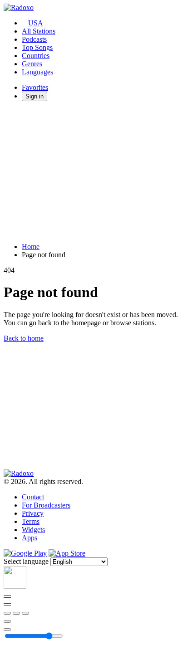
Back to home (24, 338)
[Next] (25, 613)
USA (35, 23)
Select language (26, 561)
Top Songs (37, 47)
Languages (37, 72)
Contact (33, 497)
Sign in (34, 96)
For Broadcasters (46, 505)
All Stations (38, 31)
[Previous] (7, 613)
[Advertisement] (93, 171)
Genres (32, 64)
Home (30, 246)
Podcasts (34, 39)
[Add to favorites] (7, 621)
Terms (30, 521)
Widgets (33, 529)
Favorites (35, 87)
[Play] (16, 613)
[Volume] (7, 629)
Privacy (33, 513)
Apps (29, 538)
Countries (35, 55)
